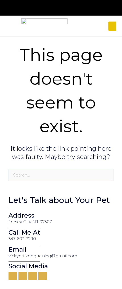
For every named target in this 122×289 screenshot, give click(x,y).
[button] (112, 26)
